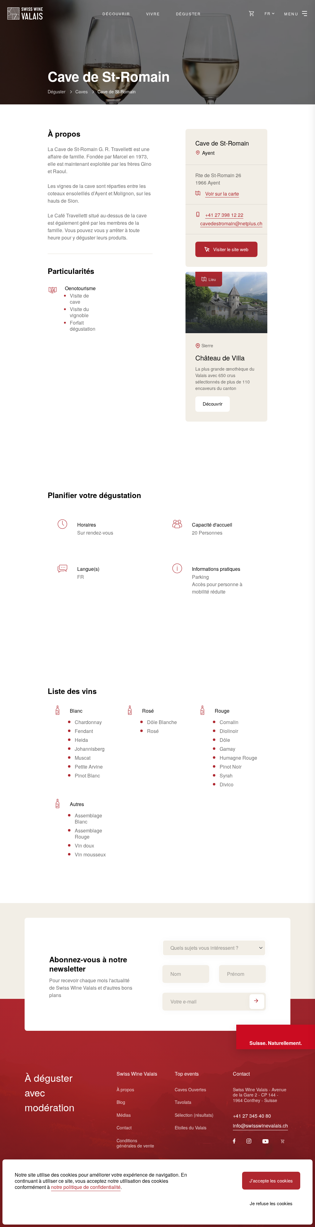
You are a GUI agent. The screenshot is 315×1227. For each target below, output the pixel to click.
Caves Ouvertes (190, 1089)
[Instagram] (248, 1141)
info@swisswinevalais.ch (260, 1125)
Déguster (188, 13)
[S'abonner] (256, 1001)
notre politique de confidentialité (86, 1186)
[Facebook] (234, 1141)
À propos (125, 1089)
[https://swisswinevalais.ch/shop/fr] (283, 1141)
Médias (124, 1115)
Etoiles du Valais (190, 1127)
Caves (81, 91)
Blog (121, 1102)
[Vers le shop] (252, 13)
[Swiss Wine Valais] (25, 13)
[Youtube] (265, 1141)
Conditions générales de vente (135, 1143)
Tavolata (183, 1102)
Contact (124, 1127)
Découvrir (116, 13)
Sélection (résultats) (194, 1115)
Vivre (153, 13)
